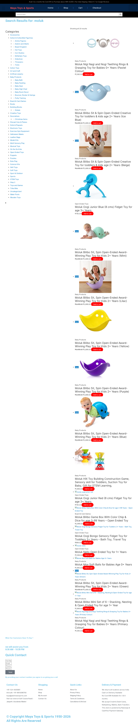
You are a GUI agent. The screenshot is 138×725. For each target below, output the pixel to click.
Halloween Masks (17, 134)
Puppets (13, 155)
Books (12, 104)
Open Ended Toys (17, 152)
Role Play (13, 161)
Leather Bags (15, 137)
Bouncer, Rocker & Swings (25, 95)
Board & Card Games (18, 101)
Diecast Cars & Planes (18, 122)
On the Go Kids (16, 149)
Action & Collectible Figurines (21, 38)
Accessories (15, 35)
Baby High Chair (21, 89)
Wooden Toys (15, 197)
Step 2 (12, 182)
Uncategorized (15, 191)
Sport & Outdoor (16, 173)
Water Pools (14, 194)
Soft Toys (13, 170)
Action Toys (14, 68)
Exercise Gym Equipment (19, 131)
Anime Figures (20, 41)
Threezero (19, 62)
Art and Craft (15, 71)
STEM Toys (14, 179)
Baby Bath (19, 80)
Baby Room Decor (22, 92)
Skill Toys (14, 167)
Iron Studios (19, 53)
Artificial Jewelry (16, 74)
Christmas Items (21, 119)
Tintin (17, 65)
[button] (3, 8)
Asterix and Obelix (22, 44)
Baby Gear (19, 86)
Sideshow (19, 59)
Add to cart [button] (88, 74)
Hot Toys (18, 50)
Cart (80, 8)
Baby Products (15, 77)
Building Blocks (16, 107)
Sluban (17, 110)
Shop (66, 8)
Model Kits (14, 140)
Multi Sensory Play (17, 143)
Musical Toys (15, 146)
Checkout (97, 8)
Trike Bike (14, 188)
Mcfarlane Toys (21, 56)
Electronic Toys (16, 128)
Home (50, 8)
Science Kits (15, 164)
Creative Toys (15, 113)
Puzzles (13, 158)
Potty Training (20, 98)
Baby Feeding (20, 83)
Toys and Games (16, 185)
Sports (12, 176)
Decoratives (14, 116)
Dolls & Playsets (16, 125)
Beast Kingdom (21, 47)
